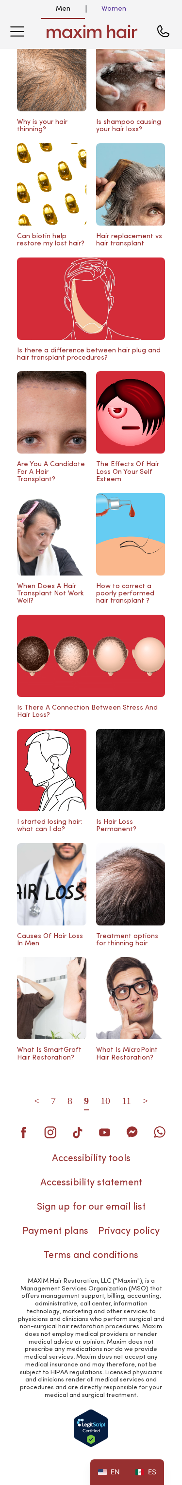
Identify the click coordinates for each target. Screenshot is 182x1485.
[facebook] (23, 1132)
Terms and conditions (91, 1255)
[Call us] (163, 31)
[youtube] (105, 1132)
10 (105, 1100)
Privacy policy (129, 1231)
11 (126, 1100)
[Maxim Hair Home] (92, 31)
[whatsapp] (159, 1132)
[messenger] (132, 1132)
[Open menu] (17, 31)
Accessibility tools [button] (91, 1159)
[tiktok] (77, 1132)
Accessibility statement (91, 1183)
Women (113, 8)
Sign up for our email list (91, 1207)
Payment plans (55, 1231)
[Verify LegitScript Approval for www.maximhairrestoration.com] (91, 1428)
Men (63, 8)
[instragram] (50, 1132)
